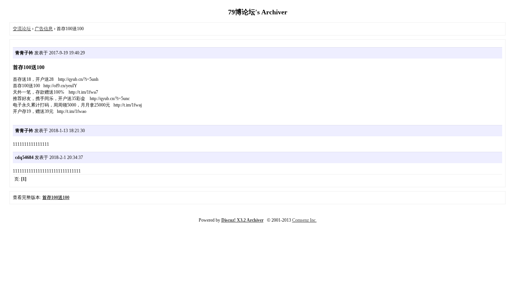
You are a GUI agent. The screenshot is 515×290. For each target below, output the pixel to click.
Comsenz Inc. (304, 220)
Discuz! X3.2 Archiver (242, 220)
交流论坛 (22, 28)
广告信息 (44, 28)
